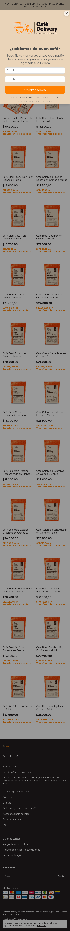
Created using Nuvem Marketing (35, 101)
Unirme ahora (35, 90)
